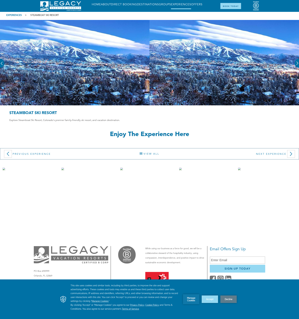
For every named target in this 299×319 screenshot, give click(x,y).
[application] (149, 299)
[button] (2, 61)
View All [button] (150, 153)
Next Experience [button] (271, 154)
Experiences (14, 15)
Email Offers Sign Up (228, 249)
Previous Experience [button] (32, 154)
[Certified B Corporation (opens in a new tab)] (256, 6)
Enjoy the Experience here (149, 133)
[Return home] (60, 10)
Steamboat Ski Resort (44, 15)
